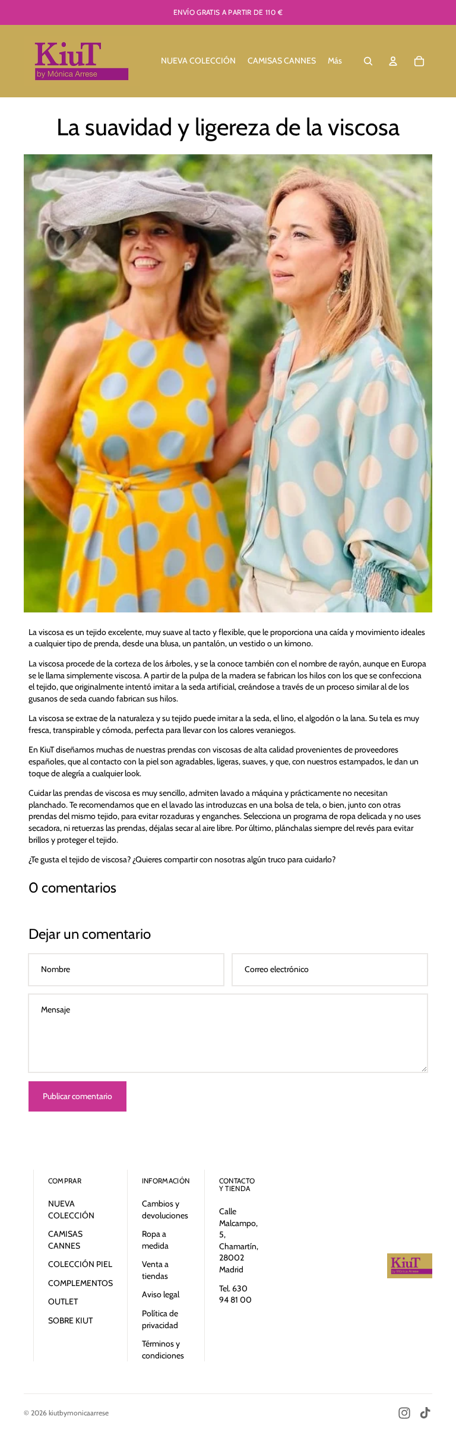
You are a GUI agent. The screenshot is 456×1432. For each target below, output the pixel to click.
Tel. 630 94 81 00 (235, 1294)
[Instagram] (404, 1413)
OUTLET (63, 1301)
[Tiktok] (425, 1413)
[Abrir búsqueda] (368, 61)
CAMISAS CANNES (65, 1239)
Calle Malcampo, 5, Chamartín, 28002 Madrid (238, 1240)
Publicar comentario (77, 1096)
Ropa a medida (155, 1239)
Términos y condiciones (163, 1349)
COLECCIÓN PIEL (80, 1264)
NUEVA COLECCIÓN (71, 1209)
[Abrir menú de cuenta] (393, 61)
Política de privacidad (160, 1319)
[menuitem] (335, 61)
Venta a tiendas (155, 1270)
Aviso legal (160, 1294)
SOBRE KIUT (70, 1320)
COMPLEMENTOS (80, 1283)
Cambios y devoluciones (165, 1209)
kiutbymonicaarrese (79, 1412)
